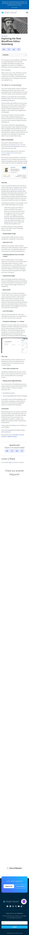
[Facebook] (9, 49)
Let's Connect (14, 7)
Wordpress (4, 36)
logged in (10, 462)
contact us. (8, 432)
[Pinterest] (18, 49)
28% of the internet (16, 189)
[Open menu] (27, 12)
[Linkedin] (14, 49)
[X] (4, 49)
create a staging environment (9, 153)
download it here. (15, 144)
